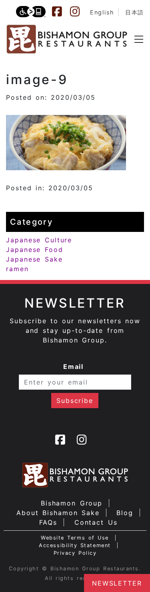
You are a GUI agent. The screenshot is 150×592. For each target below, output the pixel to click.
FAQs (48, 522)
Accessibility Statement (74, 545)
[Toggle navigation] (139, 39)
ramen (17, 269)
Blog (124, 513)
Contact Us (96, 522)
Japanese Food (34, 250)
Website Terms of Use (75, 538)
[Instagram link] (79, 11)
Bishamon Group (71, 503)
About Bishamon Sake (58, 513)
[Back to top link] (10, 572)
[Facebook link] (61, 11)
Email (73, 366)
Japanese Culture (39, 240)
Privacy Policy (75, 553)
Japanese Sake (34, 259)
